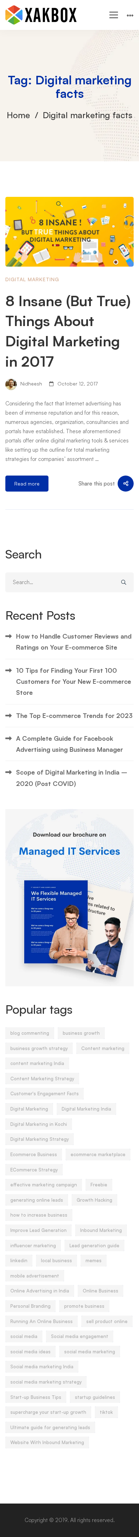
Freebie (99, 1184)
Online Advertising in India (39, 1291)
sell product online (107, 1321)
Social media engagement (79, 1336)
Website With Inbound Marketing (47, 1442)
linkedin (18, 1260)
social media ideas (30, 1351)
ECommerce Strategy (34, 1170)
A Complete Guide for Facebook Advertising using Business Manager (69, 743)
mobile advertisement (34, 1276)
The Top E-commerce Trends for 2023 (74, 715)
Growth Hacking (94, 1200)
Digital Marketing (32, 279)
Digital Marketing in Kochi (38, 1124)
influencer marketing (33, 1245)
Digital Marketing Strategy (39, 1139)
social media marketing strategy (46, 1382)
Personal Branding (30, 1306)
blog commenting (29, 1033)
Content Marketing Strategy (42, 1078)
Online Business (100, 1291)
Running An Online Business (41, 1321)
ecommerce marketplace (98, 1154)
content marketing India (37, 1063)
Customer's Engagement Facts (44, 1093)
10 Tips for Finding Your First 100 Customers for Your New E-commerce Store (73, 681)
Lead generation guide (94, 1245)
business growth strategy (39, 1048)
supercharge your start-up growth (48, 1412)
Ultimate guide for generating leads (50, 1427)
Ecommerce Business (33, 1154)
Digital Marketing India (86, 1109)
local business (56, 1260)
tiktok (106, 1412)
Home (18, 115)
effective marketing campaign (43, 1184)
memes (94, 1260)
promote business (84, 1306)
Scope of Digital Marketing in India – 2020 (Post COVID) (71, 777)
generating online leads (36, 1200)
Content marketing (102, 1048)
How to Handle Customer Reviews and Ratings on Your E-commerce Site (74, 641)
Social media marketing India (41, 1366)
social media (23, 1336)
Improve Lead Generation (38, 1230)
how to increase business (38, 1215)
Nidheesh (30, 384)
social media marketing (89, 1351)
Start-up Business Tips (35, 1397)
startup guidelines (95, 1397)
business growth (81, 1033)
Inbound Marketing (101, 1230)
